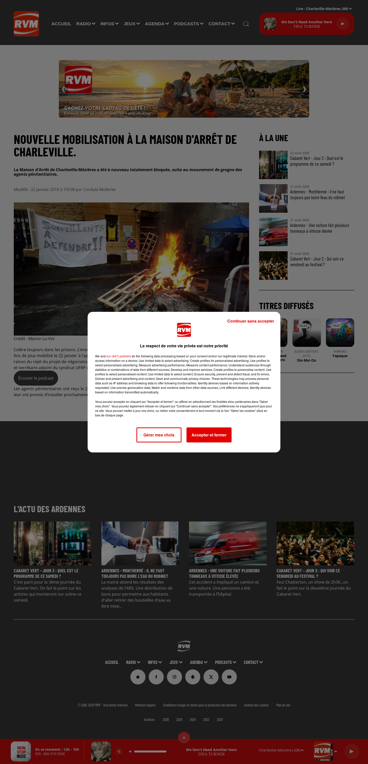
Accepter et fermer (209, 435)
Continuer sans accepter (250, 321)
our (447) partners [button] (118, 356)
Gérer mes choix (158, 435)
